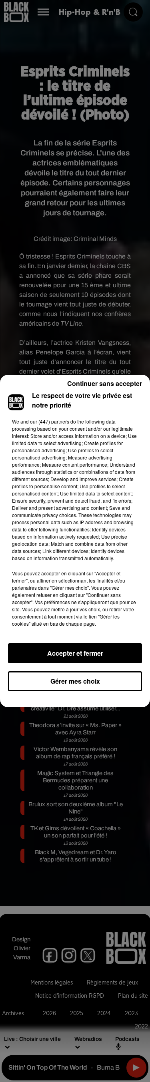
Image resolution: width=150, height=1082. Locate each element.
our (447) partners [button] (49, 421)
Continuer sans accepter (104, 383)
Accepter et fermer (75, 653)
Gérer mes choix (75, 681)
